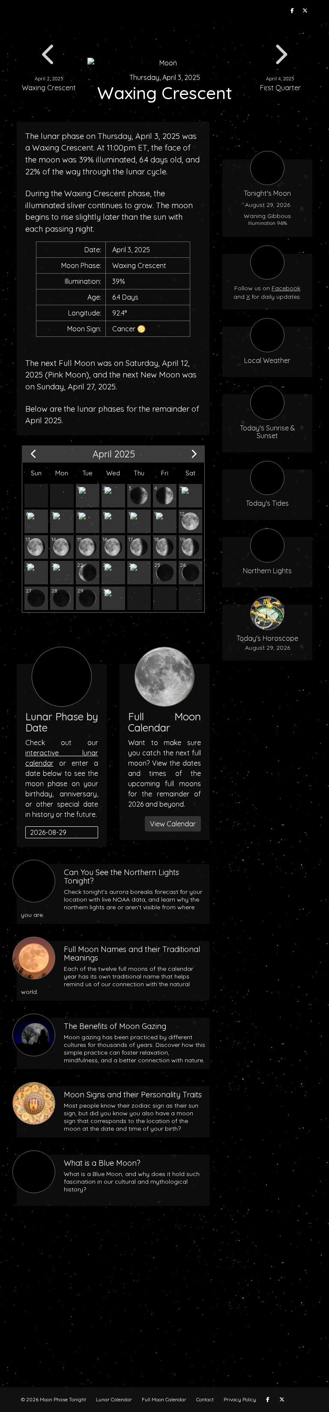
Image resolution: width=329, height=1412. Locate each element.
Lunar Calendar (114, 1399)
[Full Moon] (190, 521)
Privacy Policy (240, 1399)
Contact (205, 1399)
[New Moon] (36, 598)
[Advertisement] (164, 1310)
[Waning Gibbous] (36, 547)
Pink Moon (67, 375)
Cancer (123, 328)
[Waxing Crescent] (87, 495)
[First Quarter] (164, 495)
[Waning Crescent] (62, 572)
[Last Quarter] (36, 572)
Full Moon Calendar (164, 1399)
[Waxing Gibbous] (190, 495)
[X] (305, 10)
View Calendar (173, 823)
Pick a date (91, 832)
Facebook (286, 288)
